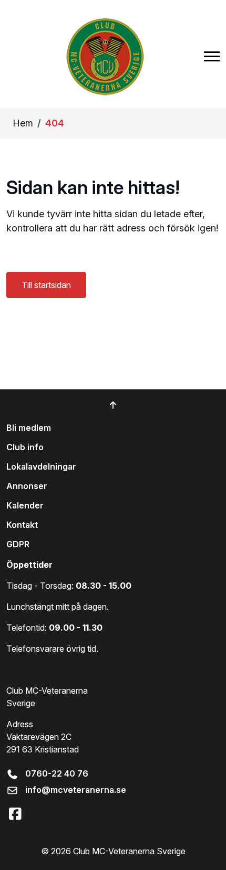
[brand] (105, 56)
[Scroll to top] (113, 405)
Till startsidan (46, 285)
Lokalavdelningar (41, 466)
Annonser (26, 486)
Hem (23, 123)
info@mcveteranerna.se (75, 789)
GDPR (17, 544)
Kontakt (22, 524)
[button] (212, 56)
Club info (25, 447)
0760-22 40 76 (56, 773)
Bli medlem (28, 427)
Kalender (25, 505)
